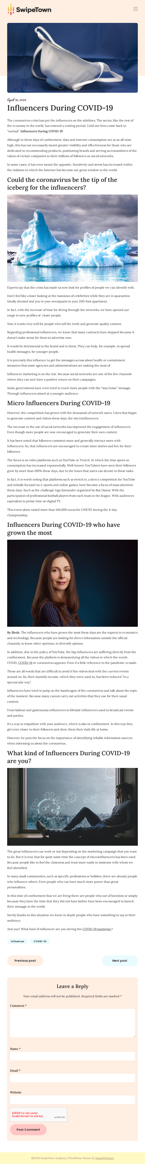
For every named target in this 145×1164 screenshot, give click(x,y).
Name (15, 1049)
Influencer (17, 941)
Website (16, 1092)
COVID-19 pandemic (97, 929)
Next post (119, 960)
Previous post (25, 960)
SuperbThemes (104, 1158)
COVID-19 (25, 663)
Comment (18, 1006)
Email (15, 1070)
